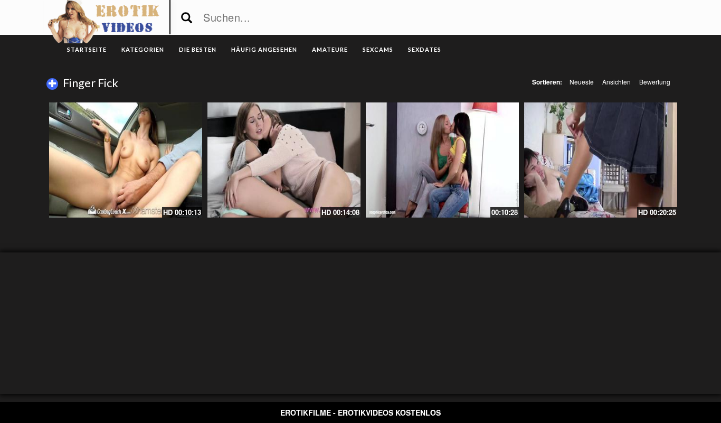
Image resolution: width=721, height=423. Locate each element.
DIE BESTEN (197, 49)
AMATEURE (330, 49)
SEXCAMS (378, 49)
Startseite (87, 49)
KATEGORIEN (142, 49)
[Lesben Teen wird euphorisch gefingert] (283, 160)
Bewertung (654, 81)
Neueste (582, 81)
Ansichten (616, 81)
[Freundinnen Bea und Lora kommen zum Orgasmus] (442, 160)
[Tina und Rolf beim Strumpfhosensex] (600, 160)
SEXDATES (424, 49)
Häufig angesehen (264, 49)
